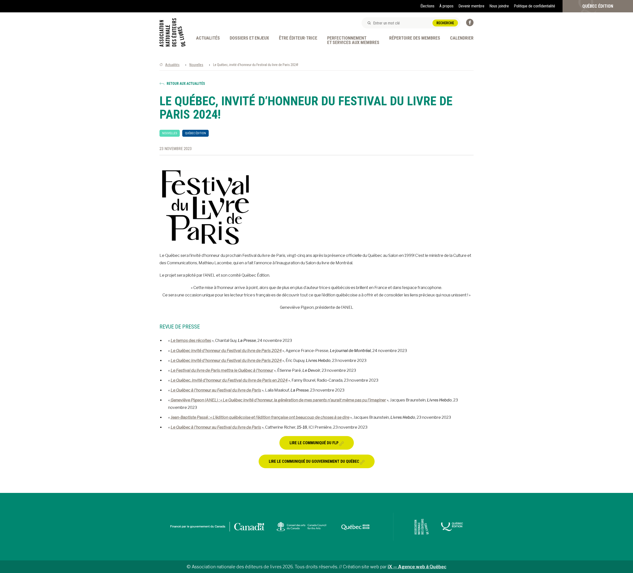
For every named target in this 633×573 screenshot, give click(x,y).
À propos (446, 6)
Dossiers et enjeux (249, 38)
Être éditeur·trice (298, 38)
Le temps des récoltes (191, 340)
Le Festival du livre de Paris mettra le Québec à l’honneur (222, 370)
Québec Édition (597, 6)
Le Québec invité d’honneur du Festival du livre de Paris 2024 (226, 350)
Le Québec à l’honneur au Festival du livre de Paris (216, 390)
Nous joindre (499, 6)
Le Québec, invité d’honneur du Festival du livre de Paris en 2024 (229, 380)
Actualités (208, 38)
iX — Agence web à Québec (417, 566)
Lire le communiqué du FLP (314, 443)
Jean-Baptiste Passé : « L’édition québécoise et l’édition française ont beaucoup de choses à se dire (260, 417)
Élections (427, 6)
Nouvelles (196, 65)
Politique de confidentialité (534, 6)
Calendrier (462, 38)
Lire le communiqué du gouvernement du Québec (314, 461)
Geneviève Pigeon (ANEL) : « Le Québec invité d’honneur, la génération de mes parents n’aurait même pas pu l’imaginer (278, 400)
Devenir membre (471, 6)
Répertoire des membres (414, 38)
